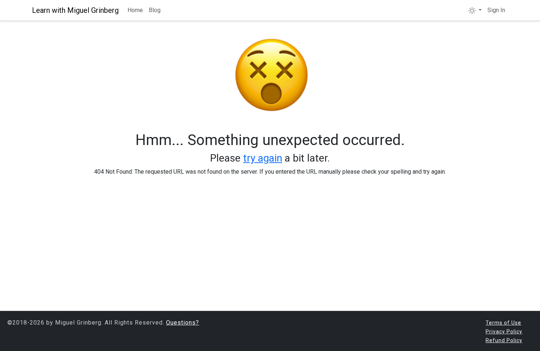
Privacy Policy (504, 331)
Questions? (182, 322)
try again (262, 158)
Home (135, 10)
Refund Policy (504, 340)
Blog (155, 10)
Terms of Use (503, 323)
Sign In (496, 10)
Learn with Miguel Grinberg (75, 10)
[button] (475, 10)
